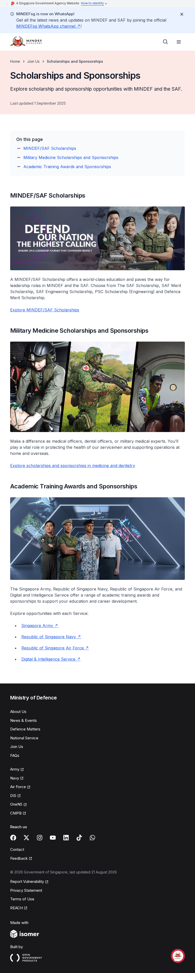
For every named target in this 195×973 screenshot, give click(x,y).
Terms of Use (22, 899)
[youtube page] (53, 838)
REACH (16, 907)
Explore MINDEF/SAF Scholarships (44, 309)
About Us (18, 711)
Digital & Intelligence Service (48, 659)
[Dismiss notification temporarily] (182, 14)
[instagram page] (40, 838)
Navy (14, 778)
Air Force (18, 786)
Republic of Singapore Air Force (52, 647)
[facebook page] (13, 838)
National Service (24, 738)
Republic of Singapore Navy (48, 636)
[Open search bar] (165, 42)
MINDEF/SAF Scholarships (49, 148)
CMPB (16, 813)
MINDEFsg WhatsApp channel (45, 26)
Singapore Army (37, 625)
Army (14, 769)
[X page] (26, 838)
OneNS (16, 804)
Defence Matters (25, 729)
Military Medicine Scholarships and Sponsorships (70, 157)
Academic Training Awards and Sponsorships (67, 166)
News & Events (23, 720)
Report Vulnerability (27, 881)
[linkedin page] (66, 838)
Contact (17, 849)
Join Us (33, 61)
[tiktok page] (79, 838)
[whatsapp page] (92, 838)
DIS (13, 795)
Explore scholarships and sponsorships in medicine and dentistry (72, 465)
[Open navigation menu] (179, 42)
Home (15, 61)
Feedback (19, 858)
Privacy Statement (26, 890)
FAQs (14, 755)
